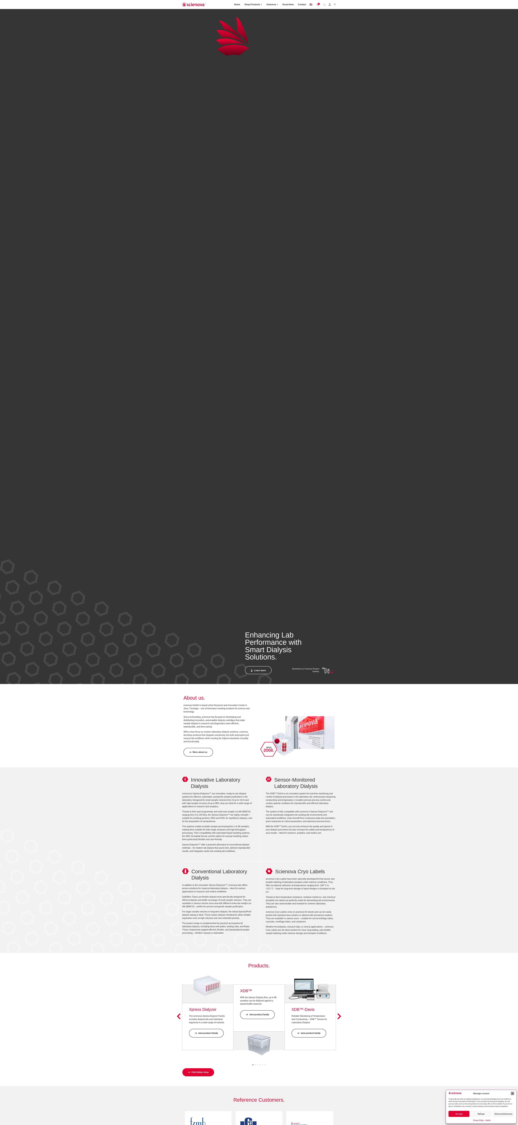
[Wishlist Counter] (324, 5)
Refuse (481, 1114)
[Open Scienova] (277, 4)
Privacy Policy (478, 1120)
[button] (512, 1093)
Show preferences (503, 1114)
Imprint (488, 1120)
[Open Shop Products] (261, 4)
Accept (459, 1114)
